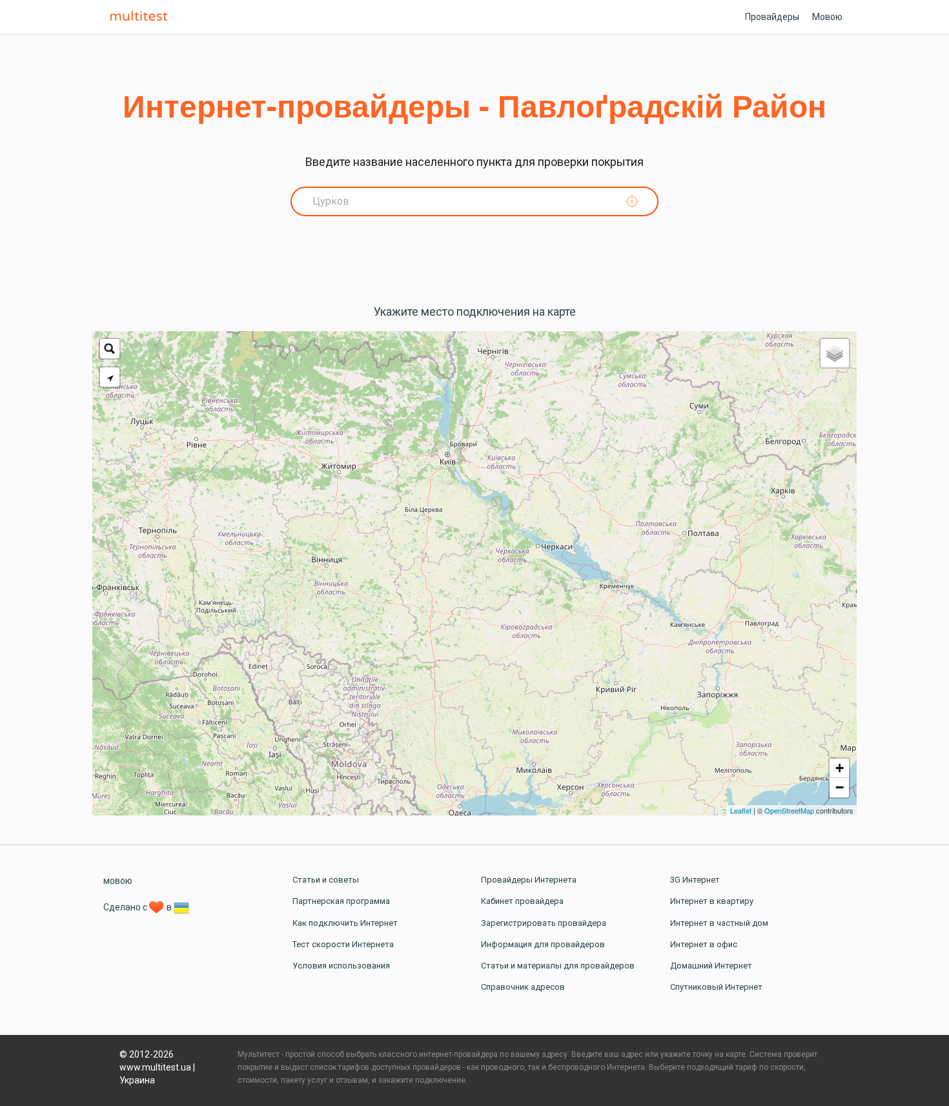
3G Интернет (695, 880)
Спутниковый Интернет (716, 987)
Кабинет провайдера (522, 901)
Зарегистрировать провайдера (543, 923)
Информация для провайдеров (543, 944)
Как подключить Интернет (345, 923)
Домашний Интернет (711, 965)
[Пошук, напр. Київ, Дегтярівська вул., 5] (109, 348)
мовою (117, 881)
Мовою (827, 17)
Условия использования (341, 965)
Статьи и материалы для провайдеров (558, 965)
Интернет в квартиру (711, 901)
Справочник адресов (523, 987)
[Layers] (835, 353)
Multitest (142, 17)
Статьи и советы (325, 880)
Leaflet (740, 810)
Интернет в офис (703, 944)
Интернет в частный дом (719, 923)
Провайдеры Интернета (529, 880)
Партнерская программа (341, 901)
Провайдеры (772, 17)
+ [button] (839, 768)
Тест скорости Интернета (343, 944)
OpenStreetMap (789, 810)
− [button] (839, 787)
